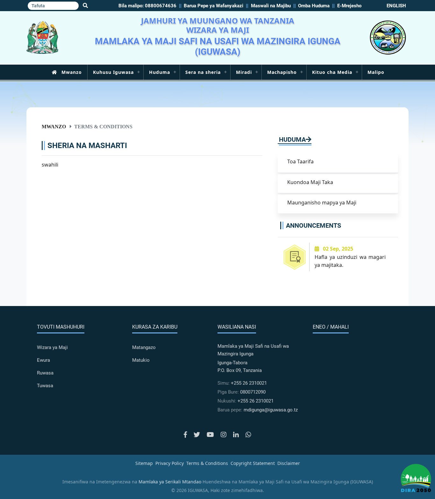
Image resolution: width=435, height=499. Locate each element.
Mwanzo (71, 72)
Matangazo (144, 347)
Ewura (43, 360)
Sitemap (144, 463)
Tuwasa (45, 386)
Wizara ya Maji (52, 347)
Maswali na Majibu (271, 6)
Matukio (141, 360)
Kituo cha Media (332, 72)
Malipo (375, 72)
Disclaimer (288, 463)
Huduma (159, 72)
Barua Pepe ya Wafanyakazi (213, 6)
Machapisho (282, 72)
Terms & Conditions (207, 463)
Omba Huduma (314, 6)
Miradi (244, 72)
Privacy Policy (169, 463)
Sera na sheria (203, 72)
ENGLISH (396, 6)
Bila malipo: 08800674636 (147, 6)
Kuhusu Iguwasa (113, 72)
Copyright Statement (253, 463)
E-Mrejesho (349, 6)
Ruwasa (45, 373)
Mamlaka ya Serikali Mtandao (170, 482)
